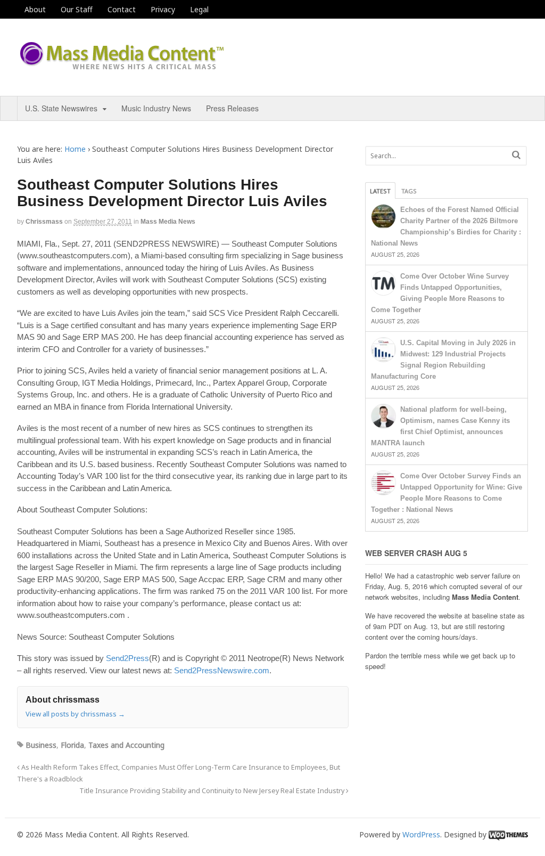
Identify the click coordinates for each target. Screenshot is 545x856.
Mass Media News (168, 221)
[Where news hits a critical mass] (123, 66)
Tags (409, 191)
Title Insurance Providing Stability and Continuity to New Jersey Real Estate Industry (212, 790)
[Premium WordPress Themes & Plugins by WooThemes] (508, 834)
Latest (380, 191)
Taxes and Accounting (126, 745)
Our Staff (77, 9)
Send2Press (127, 658)
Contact (122, 9)
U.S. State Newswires (61, 108)
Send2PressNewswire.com (221, 670)
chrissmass (44, 221)
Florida (72, 745)
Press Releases (232, 108)
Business (41, 745)
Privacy (163, 9)
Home (75, 149)
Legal (199, 9)
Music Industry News (156, 108)
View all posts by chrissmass (75, 714)
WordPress (421, 834)
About (35, 9)
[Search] (516, 154)
